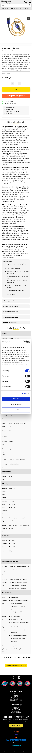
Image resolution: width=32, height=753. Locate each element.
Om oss (16, 694)
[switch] (27, 376)
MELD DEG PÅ (16, 725)
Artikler (16, 696)
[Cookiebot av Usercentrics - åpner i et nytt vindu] (23, 342)
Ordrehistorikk (16, 710)
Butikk (16, 695)
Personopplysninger (16, 700)
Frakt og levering (16, 712)
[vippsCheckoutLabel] (16, 96)
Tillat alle (16, 399)
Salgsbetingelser (16, 697)
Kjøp (16, 89)
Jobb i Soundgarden (16, 699)
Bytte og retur (16, 711)
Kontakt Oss (16, 707)
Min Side (16, 708)
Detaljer (24, 393)
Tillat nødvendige (16, 404)
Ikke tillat (16, 410)
